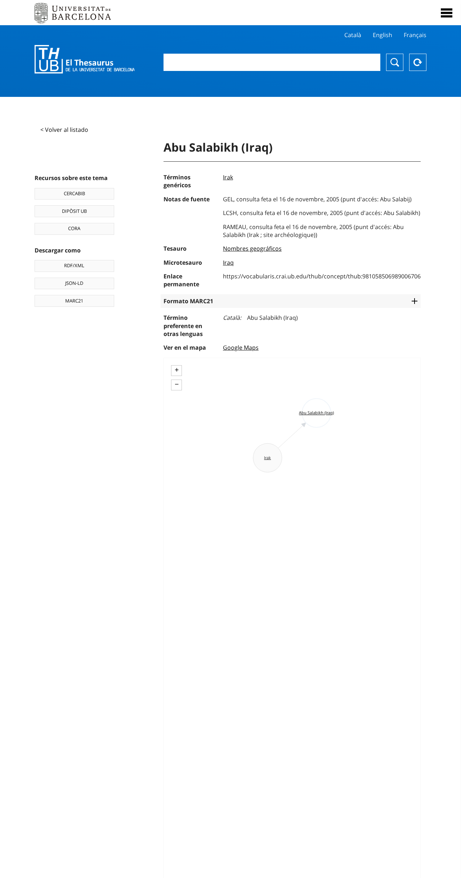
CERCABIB (74, 193)
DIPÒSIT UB (74, 211)
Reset (417, 62)
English (382, 35)
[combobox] (272, 62)
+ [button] (177, 370)
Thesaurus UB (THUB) (85, 59)
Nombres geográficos (252, 248)
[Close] (446, 13)
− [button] (177, 384)
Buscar (394, 62)
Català (352, 35)
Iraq (228, 262)
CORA (74, 228)
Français (415, 35)
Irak (228, 177)
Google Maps (241, 347)
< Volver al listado (64, 130)
